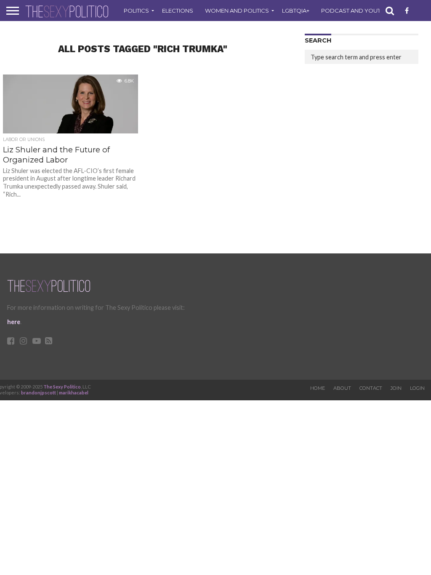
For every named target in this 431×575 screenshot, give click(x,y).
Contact (370, 388)
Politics (136, 10)
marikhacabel (73, 392)
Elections (177, 10)
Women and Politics (237, 10)
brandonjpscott (38, 392)
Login (417, 388)
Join (396, 388)
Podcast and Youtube (356, 10)
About (342, 388)
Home (317, 388)
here (13, 321)
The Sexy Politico (62, 386)
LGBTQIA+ (295, 10)
